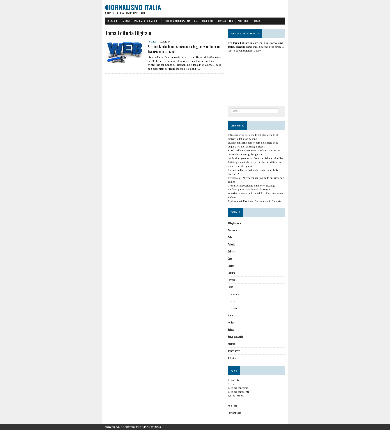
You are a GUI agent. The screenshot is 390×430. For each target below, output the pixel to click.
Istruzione (232, 308)
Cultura (231, 273)
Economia (232, 280)
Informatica (233, 294)
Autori (126, 21)
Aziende (231, 244)
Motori (231, 315)
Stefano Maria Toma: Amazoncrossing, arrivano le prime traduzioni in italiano (184, 49)
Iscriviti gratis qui (246, 46)
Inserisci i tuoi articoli (146, 21)
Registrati (233, 380)
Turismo (232, 358)
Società (231, 344)
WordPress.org (236, 395)
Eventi (230, 287)
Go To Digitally (139, 427)
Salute (231, 329)
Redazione (112, 21)
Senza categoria (235, 336)
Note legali (243, 21)
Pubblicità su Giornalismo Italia (181, 21)
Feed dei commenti (238, 391)
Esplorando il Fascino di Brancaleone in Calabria (254, 201)
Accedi (231, 384)
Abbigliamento (234, 223)
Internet (232, 301)
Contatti (258, 21)
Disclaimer (207, 21)
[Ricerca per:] (254, 110)
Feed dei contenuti (238, 387)
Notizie (152, 42)
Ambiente (232, 230)
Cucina (231, 266)
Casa (230, 258)
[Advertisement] (253, 78)
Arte (230, 237)
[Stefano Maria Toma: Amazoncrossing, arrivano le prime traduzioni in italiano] (125, 60)
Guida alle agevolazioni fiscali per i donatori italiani (256, 158)
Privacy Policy (225, 21)
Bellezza (231, 251)
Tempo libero (234, 351)
